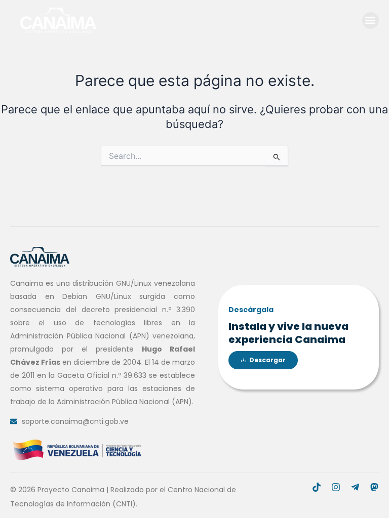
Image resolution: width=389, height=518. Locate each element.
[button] (370, 20)
